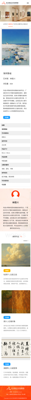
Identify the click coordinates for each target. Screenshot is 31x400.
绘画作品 (15, 19)
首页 (4, 19)
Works (15, 235)
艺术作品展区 (9, 19)
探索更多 (26, 240)
